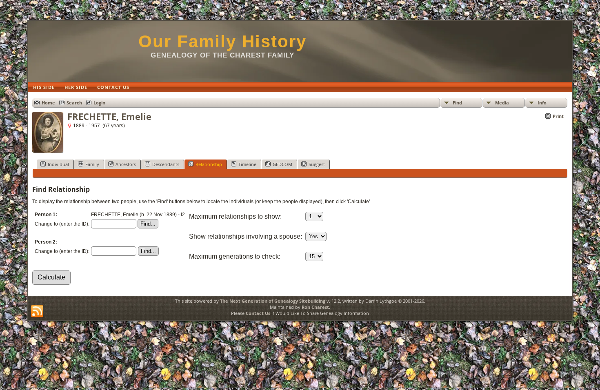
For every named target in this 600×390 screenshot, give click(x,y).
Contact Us (258, 313)
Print (558, 116)
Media (502, 103)
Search (74, 103)
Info (542, 103)
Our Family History (222, 41)
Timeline (247, 164)
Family (92, 164)
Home (48, 103)
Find (457, 103)
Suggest (317, 164)
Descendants (165, 164)
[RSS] (37, 311)
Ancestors (126, 164)
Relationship (209, 164)
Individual (58, 164)
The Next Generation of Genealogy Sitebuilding (272, 301)
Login (99, 103)
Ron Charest (315, 307)
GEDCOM (282, 164)
